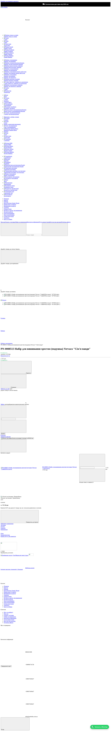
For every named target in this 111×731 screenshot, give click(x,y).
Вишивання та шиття (10, 206)
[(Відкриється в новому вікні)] (31, 555)
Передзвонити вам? (6, 666)
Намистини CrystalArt (10, 204)
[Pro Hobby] (9, 550)
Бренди (6, 200)
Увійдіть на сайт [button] (5, 389)
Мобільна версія (29, 568)
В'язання (6, 198)
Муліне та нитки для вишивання (13, 210)
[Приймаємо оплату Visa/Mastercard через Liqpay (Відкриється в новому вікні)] (14, 555)
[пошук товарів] (13, 229)
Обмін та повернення (21, 222)
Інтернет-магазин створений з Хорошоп (12, 569)
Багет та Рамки (8, 219)
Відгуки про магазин (55, 222)
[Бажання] (55, 242)
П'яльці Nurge (8, 209)
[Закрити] (13, 445)
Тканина (6, 207)
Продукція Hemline (9, 215)
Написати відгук (5, 355)
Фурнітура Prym (8, 212)
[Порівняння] (13, 256)
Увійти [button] (2, 404)
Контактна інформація (33, 222)
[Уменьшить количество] (13, 411)
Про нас (3, 222)
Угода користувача (44, 222)
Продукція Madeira (9, 213)
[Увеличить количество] (13, 426)
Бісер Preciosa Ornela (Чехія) (11, 203)
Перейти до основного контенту (10, 1)
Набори (6, 201)
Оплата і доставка (10, 222)
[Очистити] (55, 229)
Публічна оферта (66, 222)
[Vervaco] (3, 300)
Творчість (6, 218)
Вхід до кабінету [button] (8, 612)
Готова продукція (9, 216)
